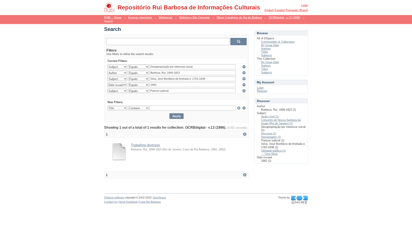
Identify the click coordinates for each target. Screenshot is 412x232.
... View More (269, 154)
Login (304, 5)
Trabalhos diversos (145, 145)
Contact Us (110, 201)
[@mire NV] (299, 199)
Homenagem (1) (271, 137)
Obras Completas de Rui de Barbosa (239, 17)
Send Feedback (128, 201)
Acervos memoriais (140, 17)
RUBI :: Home (112, 17)
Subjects (266, 55)
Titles (264, 51)
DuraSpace (159, 197)
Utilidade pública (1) (273, 150)
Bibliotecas (166, 17)
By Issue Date (270, 45)
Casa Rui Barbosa (150, 201)
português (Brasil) (297, 10)
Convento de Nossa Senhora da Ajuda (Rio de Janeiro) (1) (281, 121)
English (269, 10)
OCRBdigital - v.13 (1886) (284, 17)
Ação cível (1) (270, 116)
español (280, 10)
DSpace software (114, 197)
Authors (266, 48)
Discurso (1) (268, 133)
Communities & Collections (278, 41)
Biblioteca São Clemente (194, 17)
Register (262, 91)
